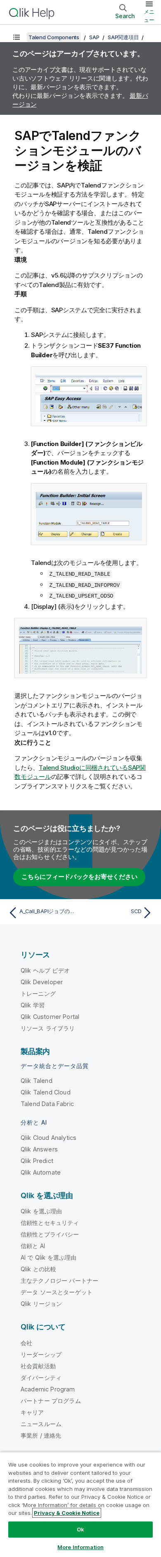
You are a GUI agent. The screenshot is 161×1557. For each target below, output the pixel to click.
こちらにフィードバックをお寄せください (79, 877)
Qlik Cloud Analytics (48, 1137)
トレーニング (38, 993)
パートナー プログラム (51, 1400)
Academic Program (48, 1389)
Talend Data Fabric (47, 1103)
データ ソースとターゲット (56, 1292)
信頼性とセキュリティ (50, 1222)
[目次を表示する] (16, 37)
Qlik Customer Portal (50, 1016)
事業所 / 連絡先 (41, 1435)
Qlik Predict (37, 1160)
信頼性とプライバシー (50, 1234)
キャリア (32, 1412)
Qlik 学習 (33, 1005)
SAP (94, 37)
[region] (80, 1504)
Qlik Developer (42, 981)
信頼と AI (33, 1245)
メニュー (149, 15)
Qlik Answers (39, 1149)
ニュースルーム (41, 1423)
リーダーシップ (41, 1354)
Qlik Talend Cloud (46, 1092)
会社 (26, 1342)
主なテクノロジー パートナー (59, 1280)
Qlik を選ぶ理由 (41, 1211)
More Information (80, 1547)
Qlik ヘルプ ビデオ (45, 970)
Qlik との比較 (38, 1268)
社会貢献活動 (38, 1365)
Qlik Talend (36, 1080)
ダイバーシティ (41, 1377)
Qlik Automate (41, 1172)
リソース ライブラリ (48, 1028)
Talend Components (53, 37)
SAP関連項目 (123, 37)
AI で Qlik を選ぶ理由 (48, 1257)
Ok (80, 1529)
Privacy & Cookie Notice (66, 1513)
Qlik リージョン (41, 1303)
